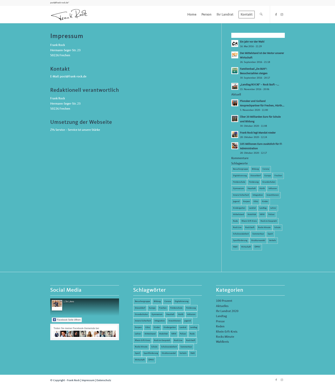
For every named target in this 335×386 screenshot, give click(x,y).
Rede (235, 221)
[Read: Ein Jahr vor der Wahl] (234, 43)
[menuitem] (192, 14)
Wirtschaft (246, 247)
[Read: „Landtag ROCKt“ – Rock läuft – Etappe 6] (234, 86)
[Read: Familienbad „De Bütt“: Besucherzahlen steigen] (234, 70)
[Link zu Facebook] (276, 14)
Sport (270, 234)
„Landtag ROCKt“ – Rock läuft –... (259, 84)
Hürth (262, 188)
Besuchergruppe (240, 169)
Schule (277, 227)
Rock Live (237, 227)
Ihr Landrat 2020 (227, 311)
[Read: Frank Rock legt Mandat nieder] (234, 134)
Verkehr (272, 240)
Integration (258, 195)
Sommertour (258, 234)
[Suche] (261, 14)
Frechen (278, 176)
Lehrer (273, 208)
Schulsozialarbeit (241, 234)
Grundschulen (268, 182)
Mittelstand (238, 214)
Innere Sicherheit (241, 195)
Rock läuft (249, 227)
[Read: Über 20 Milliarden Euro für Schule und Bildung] (234, 118)
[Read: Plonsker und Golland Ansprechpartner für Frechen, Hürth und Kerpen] (234, 102)
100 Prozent (224, 301)
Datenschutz (103, 380)
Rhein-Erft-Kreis (249, 221)
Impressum (88, 380)
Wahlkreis (222, 341)
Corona (265, 169)
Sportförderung (240, 240)
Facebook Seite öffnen (69, 319)
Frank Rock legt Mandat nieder (258, 133)
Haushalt (252, 188)
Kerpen (246, 201)
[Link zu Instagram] (282, 14)
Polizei (271, 214)
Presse (220, 321)
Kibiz (256, 201)
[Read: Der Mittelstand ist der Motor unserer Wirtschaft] (234, 54)
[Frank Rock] (69, 14)
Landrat (252, 208)
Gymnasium (238, 188)
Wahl (235, 247)
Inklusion (273, 188)
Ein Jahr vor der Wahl (252, 42)
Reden (220, 326)
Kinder (265, 201)
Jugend (236, 201)
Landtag (263, 208)
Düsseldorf (255, 176)
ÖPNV (257, 247)
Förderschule (239, 182)
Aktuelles (222, 306)
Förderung (254, 182)
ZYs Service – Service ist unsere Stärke (75, 130)
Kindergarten (239, 208)
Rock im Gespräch (269, 221)
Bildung (255, 169)
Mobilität (252, 214)
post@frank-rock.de (59, 3)
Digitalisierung (240, 176)
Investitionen (273, 195)
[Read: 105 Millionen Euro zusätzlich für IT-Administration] (234, 145)
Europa (267, 176)
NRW (262, 214)
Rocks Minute (264, 227)
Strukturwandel (258, 240)
